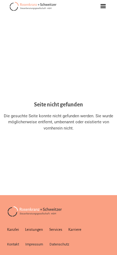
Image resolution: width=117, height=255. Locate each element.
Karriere (74, 230)
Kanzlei (13, 230)
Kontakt (13, 244)
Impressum (34, 244)
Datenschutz (59, 244)
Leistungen (34, 230)
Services (55, 230)
